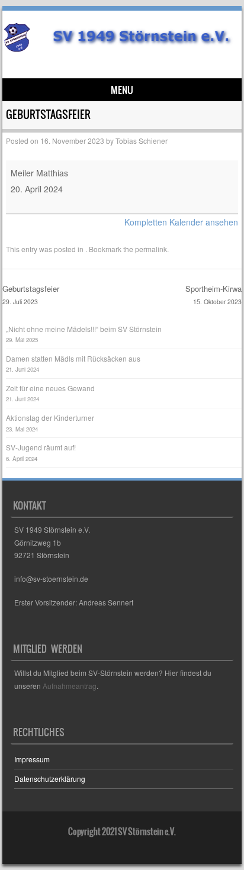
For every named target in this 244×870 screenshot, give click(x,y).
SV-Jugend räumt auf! (41, 447)
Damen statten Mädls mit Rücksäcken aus (73, 358)
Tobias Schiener (141, 141)
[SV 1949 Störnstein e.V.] (120, 48)
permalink (151, 249)
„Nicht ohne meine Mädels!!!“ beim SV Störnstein (84, 329)
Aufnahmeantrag (70, 686)
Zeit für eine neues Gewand (50, 388)
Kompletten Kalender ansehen (181, 222)
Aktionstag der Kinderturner (50, 418)
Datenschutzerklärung (49, 779)
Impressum (32, 759)
